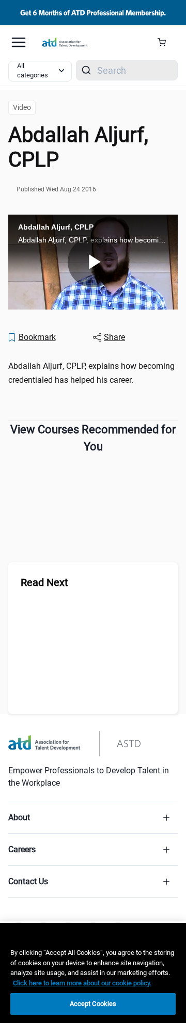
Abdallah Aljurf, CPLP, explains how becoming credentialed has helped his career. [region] (91, 373)
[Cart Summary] (165, 42)
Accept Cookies (93, 1004)
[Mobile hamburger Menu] (18, 42)
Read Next (44, 582)
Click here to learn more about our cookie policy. (82, 983)
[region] (93, 973)
